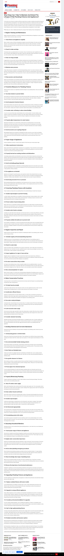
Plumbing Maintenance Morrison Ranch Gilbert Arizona (12, 538)
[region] (13, 549)
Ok (56, 554)
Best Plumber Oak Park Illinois (55, 68)
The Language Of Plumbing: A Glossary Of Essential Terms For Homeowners (23, 538)
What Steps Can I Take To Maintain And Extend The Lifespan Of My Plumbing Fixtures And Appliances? (19, 531)
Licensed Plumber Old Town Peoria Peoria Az (41, 538)
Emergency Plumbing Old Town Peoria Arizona (41, 543)
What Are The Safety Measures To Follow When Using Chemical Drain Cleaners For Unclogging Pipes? (52, 58)
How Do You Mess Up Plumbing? (26, 546)
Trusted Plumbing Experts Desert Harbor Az (41, 548)
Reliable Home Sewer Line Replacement (51, 61)
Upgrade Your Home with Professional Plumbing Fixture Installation (10, 543)
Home (6, 1)
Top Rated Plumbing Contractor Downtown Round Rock (54, 77)
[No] (62, 554)
